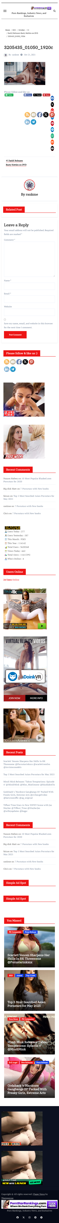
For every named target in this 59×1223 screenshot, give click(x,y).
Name (7, 280)
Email (7, 293)
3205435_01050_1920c (28, 47)
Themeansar (7, 1198)
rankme (15, 54)
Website (8, 306)
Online (11, 579)
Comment (9, 239)
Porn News (13, 1019)
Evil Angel (13, 1062)
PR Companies (15, 932)
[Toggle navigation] (4, 11)
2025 (11, 975)
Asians (19, 975)
